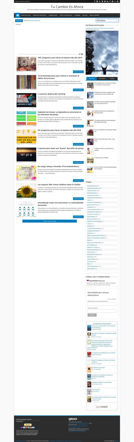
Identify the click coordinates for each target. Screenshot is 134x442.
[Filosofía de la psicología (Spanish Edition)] (89, 372)
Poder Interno (91, 252)
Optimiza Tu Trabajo (92, 247)
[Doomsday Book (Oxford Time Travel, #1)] (89, 394)
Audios (89, 200)
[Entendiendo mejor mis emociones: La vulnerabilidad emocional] (26, 209)
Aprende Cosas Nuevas (93, 197)
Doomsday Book (96, 389)
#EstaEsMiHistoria (92, 186)
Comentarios (102, 78)
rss (117, 1)
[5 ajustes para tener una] (26, 154)
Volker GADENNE (97, 369)
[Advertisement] (50, 39)
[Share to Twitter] (20, 67)
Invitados (89, 226)
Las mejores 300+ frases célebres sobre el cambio (59, 184)
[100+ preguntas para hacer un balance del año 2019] (26, 64)
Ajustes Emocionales (93, 188)
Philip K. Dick (96, 400)
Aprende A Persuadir (92, 195)
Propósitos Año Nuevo (93, 254)
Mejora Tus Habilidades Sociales (96, 238)
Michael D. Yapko (97, 329)
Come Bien (90, 207)
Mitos (88, 240)
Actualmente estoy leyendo (102, 323)
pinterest (97, 1)
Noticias (85, 15)
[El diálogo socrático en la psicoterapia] (89, 387)
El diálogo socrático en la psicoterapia (102, 382)
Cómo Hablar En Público (94, 209)
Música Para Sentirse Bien (94, 242)
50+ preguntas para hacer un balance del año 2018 (59, 130)
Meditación (90, 233)
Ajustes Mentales (92, 190)
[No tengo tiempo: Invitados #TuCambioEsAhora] (26, 173)
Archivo (112, 78)
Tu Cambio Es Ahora (67, 6)
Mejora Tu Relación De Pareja (95, 235)
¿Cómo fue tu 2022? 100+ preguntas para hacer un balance (43, 20)
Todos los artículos (65, 15)
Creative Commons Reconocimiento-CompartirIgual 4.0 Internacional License (78, 426)
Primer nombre (93, 308)
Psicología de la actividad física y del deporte (103, 353)
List (82, 54)
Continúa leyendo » (78, 71)
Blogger (116, 441)
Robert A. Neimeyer (97, 336)
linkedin (107, 1)
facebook (94, 1)
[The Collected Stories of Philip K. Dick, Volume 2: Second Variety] (89, 402)
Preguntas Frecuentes (39, 15)
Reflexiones (90, 257)
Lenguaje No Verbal (92, 231)
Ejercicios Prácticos (92, 219)
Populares (91, 78)
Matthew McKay (92, 349)
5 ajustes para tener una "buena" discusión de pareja (60, 148)
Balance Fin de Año (92, 205)
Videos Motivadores (92, 266)
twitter (105, 1)
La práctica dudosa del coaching (51, 94)
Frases (89, 223)
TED (88, 264)
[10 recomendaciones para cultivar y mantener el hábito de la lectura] (26, 82)
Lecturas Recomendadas (94, 228)
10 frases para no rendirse (101, 157)
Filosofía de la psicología (98, 367)
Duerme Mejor (91, 216)
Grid (80, 54)
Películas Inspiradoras (93, 249)
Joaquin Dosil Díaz (97, 354)
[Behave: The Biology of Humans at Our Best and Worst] (89, 364)
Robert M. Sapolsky (97, 363)
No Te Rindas (91, 245)
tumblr (99, 1)
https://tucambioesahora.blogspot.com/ (78, 423)
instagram (102, 1)
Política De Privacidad (55, 441)
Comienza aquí (53, 15)
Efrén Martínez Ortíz (97, 384)
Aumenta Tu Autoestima (93, 202)
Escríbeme (77, 15)
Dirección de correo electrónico (98, 301)
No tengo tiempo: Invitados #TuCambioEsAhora (58, 166)
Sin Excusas (90, 261)
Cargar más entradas (49, 221)
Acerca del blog (26, 15)
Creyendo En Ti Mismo (93, 212)
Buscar (116, 20)
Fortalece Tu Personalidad (94, 221)
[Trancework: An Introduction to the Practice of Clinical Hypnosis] (89, 330)
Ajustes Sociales (91, 193)
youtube (112, 1)
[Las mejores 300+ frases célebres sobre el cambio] (26, 191)
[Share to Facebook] (18, 67)
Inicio (17, 15)
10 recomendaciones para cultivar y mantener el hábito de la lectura (58, 77)
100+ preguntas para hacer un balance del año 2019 (60, 57)
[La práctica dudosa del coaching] (26, 100)
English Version (94, 15)
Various (94, 378)
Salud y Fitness (91, 259)
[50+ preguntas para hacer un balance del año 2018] (26, 136)
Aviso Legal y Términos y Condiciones (78, 430)
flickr (115, 1)
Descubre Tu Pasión (92, 214)
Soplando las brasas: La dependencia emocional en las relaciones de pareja (59, 113)
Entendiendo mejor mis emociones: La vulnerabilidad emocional (60, 203)
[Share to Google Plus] (22, 67)
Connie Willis (96, 391)
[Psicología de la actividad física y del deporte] (89, 357)
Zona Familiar (91, 268)
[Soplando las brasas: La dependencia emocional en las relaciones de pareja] (26, 118)
